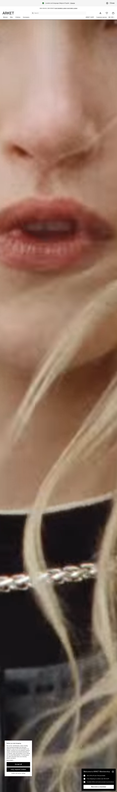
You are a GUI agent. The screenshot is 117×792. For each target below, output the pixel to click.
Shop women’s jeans (61, 8)
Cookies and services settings (18, 773)
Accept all (18, 764)
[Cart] (113, 13)
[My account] (100, 13)
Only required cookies (18, 769)
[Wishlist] (107, 13)
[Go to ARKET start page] (8, 13)
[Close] (113, 772)
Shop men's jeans (72, 8)
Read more (10, 760)
